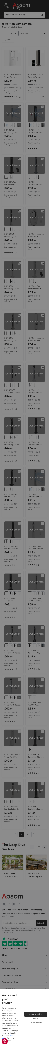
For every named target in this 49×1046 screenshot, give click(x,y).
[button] (4, 1041)
